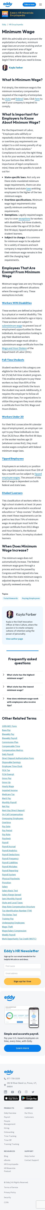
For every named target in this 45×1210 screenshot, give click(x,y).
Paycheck (6, 838)
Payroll (5, 842)
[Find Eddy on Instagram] (26, 1092)
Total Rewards (11, 598)
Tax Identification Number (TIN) (17, 910)
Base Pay (6, 730)
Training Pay (8, 918)
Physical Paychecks (11, 878)
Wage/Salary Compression (14, 930)
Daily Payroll (7, 754)
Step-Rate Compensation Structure (18, 906)
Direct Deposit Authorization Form (18, 758)
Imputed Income (10, 790)
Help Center (29, 1156)
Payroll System (9, 874)
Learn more (22, 1048)
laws (28, 188)
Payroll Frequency (10, 858)
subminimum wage (12, 326)
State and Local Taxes (12, 902)
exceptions (24, 218)
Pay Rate (6, 834)
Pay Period (7, 830)
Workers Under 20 (13, 416)
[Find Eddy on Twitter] (33, 1092)
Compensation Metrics (12, 750)
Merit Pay (6, 798)
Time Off (7, 1140)
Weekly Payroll (8, 934)
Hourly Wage (8, 786)
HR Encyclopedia (16, 24)
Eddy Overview (10, 1113)
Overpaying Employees (12, 818)
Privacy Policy (10, 1192)
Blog (6, 1156)
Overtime (6, 822)
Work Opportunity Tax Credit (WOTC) (19, 938)
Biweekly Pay (8, 734)
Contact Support (31, 1160)
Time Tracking (10, 1136)
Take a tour (29, 4)
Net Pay (5, 806)
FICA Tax (6, 770)
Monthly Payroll (9, 802)
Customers (29, 1117)
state (8, 99)
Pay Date (6, 826)
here (37, 99)
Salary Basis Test (10, 890)
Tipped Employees (13, 458)
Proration (6, 882)
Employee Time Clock (12, 766)
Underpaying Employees (13, 922)
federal (19, 99)
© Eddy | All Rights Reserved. (16, 1182)
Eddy (4, 24)
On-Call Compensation (12, 814)
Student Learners (12, 492)
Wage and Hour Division (14, 348)
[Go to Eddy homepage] (7, 4)
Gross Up (6, 782)
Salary (5, 886)
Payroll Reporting (10, 870)
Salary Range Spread (11, 894)
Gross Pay (6, 778)
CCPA (6, 1202)
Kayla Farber (16, 67)
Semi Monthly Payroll (12, 898)
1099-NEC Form (9, 726)
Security (7, 1197)
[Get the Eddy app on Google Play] (29, 1098)
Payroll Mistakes (9, 866)
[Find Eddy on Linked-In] (5, 1092)
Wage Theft (7, 926)
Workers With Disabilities (17, 302)
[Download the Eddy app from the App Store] (11, 1098)
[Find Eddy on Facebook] (19, 1092)
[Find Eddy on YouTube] (12, 1092)
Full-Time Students (13, 359)
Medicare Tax (8, 794)
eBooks (7, 1160)
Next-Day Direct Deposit (13, 810)
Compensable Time (11, 746)
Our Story (28, 1113)
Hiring (6, 1128)
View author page (14, 638)
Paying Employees (31, 598)
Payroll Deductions (11, 854)
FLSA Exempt (8, 774)
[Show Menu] (40, 4)
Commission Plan (10, 742)
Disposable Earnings (11, 762)
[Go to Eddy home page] (22, 1072)
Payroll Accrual (9, 846)
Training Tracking (11, 1144)
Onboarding (9, 1132)
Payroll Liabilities (10, 862)
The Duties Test (9, 914)
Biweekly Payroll (9, 738)
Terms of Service (11, 1187)
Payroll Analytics (9, 850)
